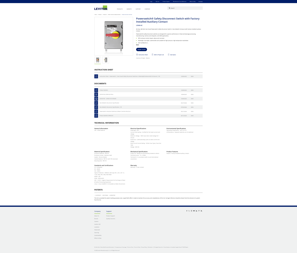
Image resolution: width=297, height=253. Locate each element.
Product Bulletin (104, 90)
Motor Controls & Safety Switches (114, 14)
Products (100, 14)
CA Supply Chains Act (158, 247)
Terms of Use (130, 247)
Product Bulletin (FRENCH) (106, 115)
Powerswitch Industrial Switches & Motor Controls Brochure (115, 111)
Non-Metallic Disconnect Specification (109, 103)
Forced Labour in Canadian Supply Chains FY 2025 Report (176, 247)
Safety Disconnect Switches (127, 14)
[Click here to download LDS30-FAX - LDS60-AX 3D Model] (96, 99)
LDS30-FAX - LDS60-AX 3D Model (108, 98)
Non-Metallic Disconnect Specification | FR (111, 107)
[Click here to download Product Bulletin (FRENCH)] (96, 116)
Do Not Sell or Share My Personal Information (104, 247)
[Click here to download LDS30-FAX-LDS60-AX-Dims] (96, 94)
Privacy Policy (144, 247)
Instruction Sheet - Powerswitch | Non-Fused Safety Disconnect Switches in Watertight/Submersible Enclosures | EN (130, 76)
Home (96, 14)
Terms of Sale (137, 247)
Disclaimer (150, 247)
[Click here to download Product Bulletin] (96, 90)
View (192, 76)
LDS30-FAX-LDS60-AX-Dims (106, 94)
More (137, 44)
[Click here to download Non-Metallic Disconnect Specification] (96, 103)
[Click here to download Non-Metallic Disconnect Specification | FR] (96, 107)
